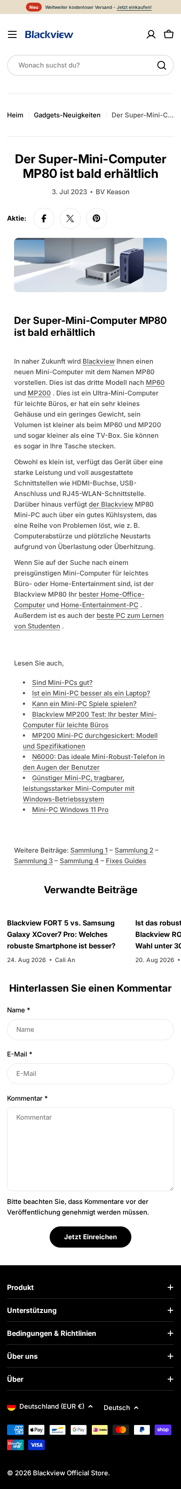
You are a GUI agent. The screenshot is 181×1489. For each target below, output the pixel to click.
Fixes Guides (126, 861)
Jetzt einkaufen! (134, 7)
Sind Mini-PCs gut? (62, 682)
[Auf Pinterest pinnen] (96, 218)
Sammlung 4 (79, 861)
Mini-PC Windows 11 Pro (70, 809)
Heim (15, 115)
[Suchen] (161, 65)
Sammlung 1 (89, 850)
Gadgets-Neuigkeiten (67, 115)
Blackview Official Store (70, 1473)
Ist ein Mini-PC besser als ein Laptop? (91, 693)
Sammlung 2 (134, 850)
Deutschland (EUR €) (51, 1406)
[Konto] (151, 34)
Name (18, 1010)
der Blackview (111, 504)
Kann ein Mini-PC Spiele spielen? (84, 703)
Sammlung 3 (33, 861)
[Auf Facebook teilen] (43, 218)
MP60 (155, 382)
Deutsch (117, 1407)
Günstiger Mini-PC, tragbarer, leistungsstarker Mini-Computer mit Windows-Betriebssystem (78, 788)
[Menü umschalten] (12, 34)
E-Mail (20, 1054)
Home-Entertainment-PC (99, 605)
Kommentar (27, 1098)
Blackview (99, 361)
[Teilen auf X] (70, 218)
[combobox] (90, 65)
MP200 (39, 393)
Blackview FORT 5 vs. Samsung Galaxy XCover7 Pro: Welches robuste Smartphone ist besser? (61, 934)
